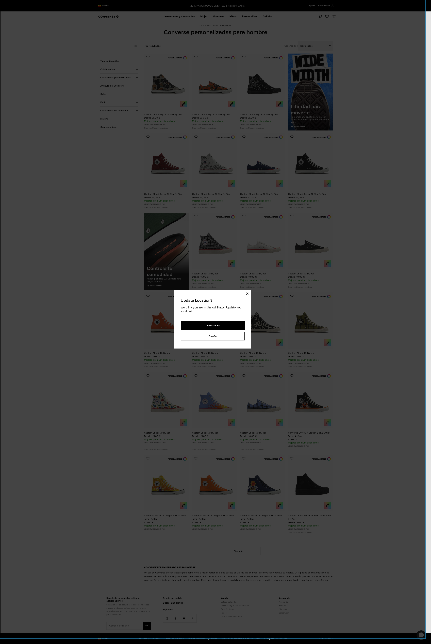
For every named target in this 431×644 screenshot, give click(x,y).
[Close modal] (248, 293)
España (213, 336)
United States (213, 325)
